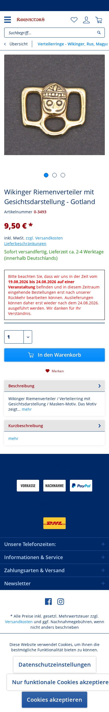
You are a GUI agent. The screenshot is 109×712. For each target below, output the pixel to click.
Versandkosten (19, 621)
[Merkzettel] (74, 20)
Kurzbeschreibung (25, 425)
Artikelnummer (18, 211)
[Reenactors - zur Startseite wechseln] (30, 19)
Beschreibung (21, 385)
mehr (26, 409)
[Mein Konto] (86, 20)
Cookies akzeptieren (54, 699)
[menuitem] (74, 20)
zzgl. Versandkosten (44, 238)
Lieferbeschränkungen (25, 243)
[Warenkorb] (99, 20)
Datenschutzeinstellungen (54, 664)
